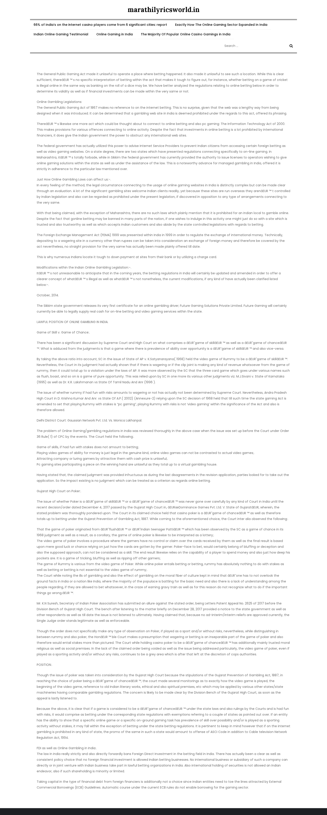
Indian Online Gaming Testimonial (61, 34)
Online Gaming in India (114, 34)
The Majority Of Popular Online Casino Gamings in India (185, 34)
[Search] (291, 45)
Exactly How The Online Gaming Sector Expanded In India (221, 24)
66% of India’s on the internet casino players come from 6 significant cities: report (100, 24)
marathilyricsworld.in (164, 9)
